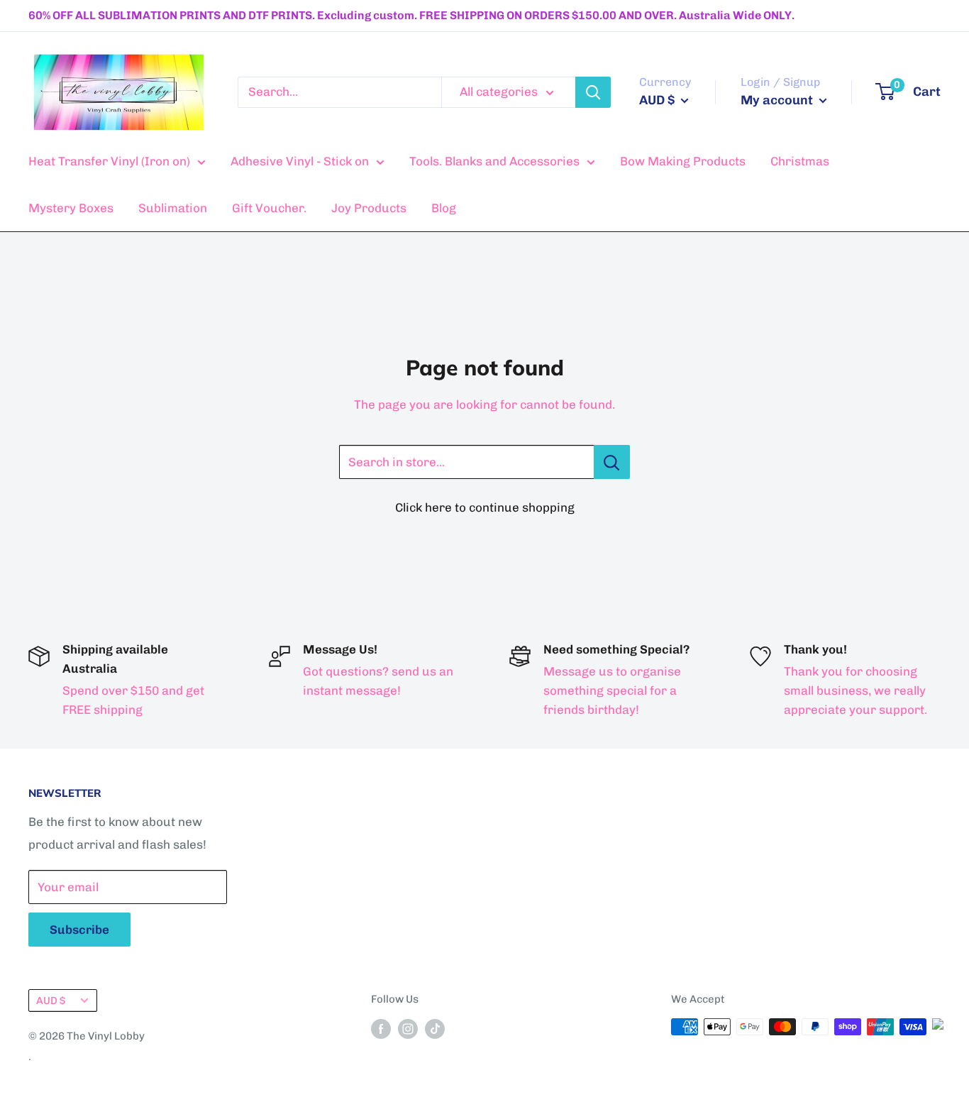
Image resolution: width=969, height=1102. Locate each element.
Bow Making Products (683, 161)
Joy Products (368, 208)
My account (778, 100)
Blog (443, 208)
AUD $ (50, 1000)
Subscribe (79, 929)
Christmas (799, 161)
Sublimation (172, 208)
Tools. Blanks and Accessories (494, 161)
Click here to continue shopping (485, 507)
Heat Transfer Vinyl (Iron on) (109, 161)
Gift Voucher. (269, 208)
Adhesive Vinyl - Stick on (300, 161)
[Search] (593, 92)
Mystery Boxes (70, 208)
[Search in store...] (612, 462)
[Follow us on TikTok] (435, 1028)
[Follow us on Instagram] (408, 1028)
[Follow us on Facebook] (381, 1028)
